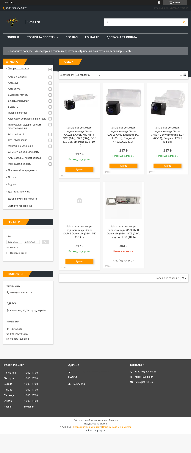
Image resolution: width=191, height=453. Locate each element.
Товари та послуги (41, 37)
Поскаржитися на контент (87, 427)
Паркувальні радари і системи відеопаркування (25, 126)
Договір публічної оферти (22, 198)
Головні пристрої (17, 112)
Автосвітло (14, 88)
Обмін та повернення (20, 205)
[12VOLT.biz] (12, 22)
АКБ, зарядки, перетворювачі (24, 157)
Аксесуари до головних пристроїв (56, 51)
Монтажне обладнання (20, 146)
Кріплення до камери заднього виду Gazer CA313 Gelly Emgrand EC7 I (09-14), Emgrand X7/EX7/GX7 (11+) (123, 134)
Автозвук (13, 82)
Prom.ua (113, 420)
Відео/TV (13, 106)
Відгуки (12, 184)
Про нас (72, 37)
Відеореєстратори (18, 94)
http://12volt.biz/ (19, 333)
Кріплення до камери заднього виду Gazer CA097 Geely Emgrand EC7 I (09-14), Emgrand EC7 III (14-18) (167, 134)
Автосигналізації (17, 77)
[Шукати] (184, 22)
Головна (13, 37)
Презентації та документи (22, 170)
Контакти (92, 37)
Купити (79, 169)
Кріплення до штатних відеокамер (100, 51)
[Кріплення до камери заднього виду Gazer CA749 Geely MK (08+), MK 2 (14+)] (79, 200)
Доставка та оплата (122, 37)
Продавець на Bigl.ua (95, 423)
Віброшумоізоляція (18, 100)
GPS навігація (16, 134)
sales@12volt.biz (19, 338)
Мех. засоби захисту (19, 163)
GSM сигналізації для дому (23, 152)
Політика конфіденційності (116, 427)
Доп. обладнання (17, 140)
